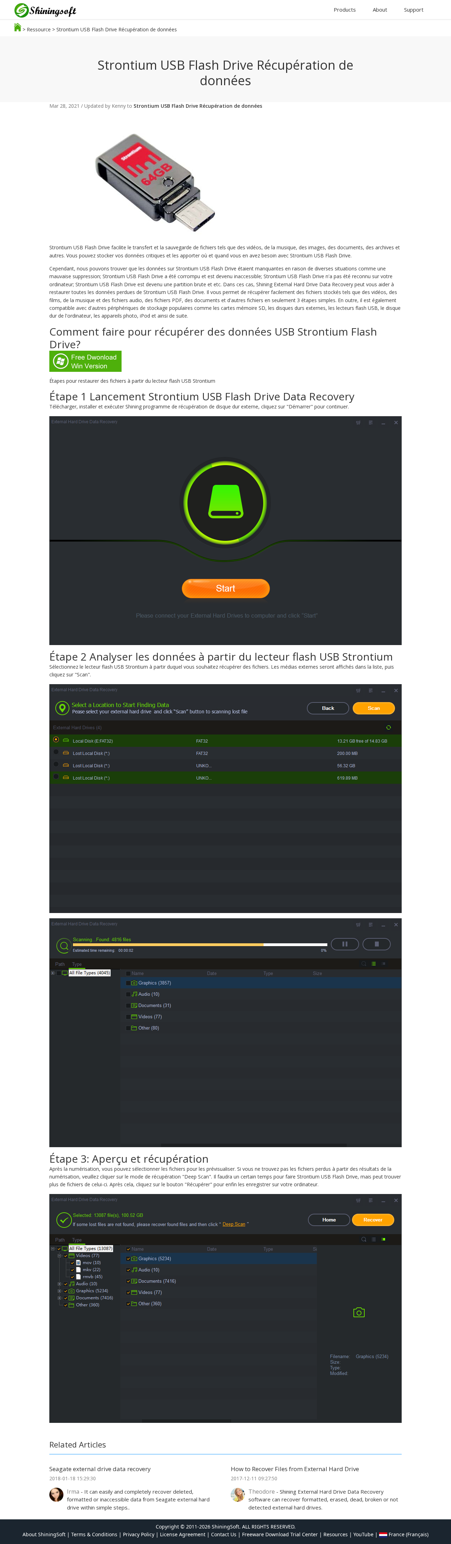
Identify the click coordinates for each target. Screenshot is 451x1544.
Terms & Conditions (94, 1534)
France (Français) (407, 1534)
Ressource (39, 29)
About (380, 9)
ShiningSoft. (226, 1526)
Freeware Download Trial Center (280, 1534)
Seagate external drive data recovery (100, 1469)
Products (345, 9)
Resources (335, 1534)
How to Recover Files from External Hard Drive (295, 1469)
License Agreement (182, 1534)
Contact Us (223, 1534)
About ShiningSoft (44, 1534)
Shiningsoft (49, 11)
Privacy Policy (138, 1534)
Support (414, 9)
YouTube (363, 1534)
